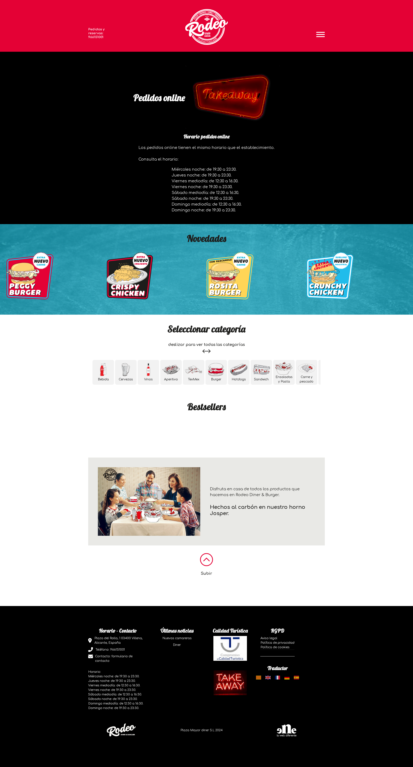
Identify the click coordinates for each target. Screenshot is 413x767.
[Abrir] (320, 34)
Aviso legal (268, 638)
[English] (268, 677)
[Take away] (230, 682)
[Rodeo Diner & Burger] (206, 27)
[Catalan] (258, 677)
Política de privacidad (277, 642)
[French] (277, 677)
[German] (287, 677)
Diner (177, 645)
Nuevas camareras (177, 638)
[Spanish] (296, 677)
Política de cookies (275, 647)
